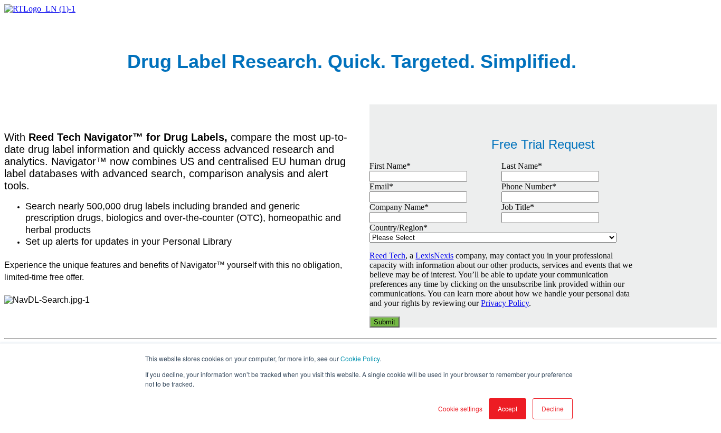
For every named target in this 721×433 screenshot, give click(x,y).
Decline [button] (553, 408)
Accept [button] (507, 408)
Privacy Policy (505, 303)
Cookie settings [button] (460, 408)
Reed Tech (387, 255)
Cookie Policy (360, 358)
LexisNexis (434, 255)
